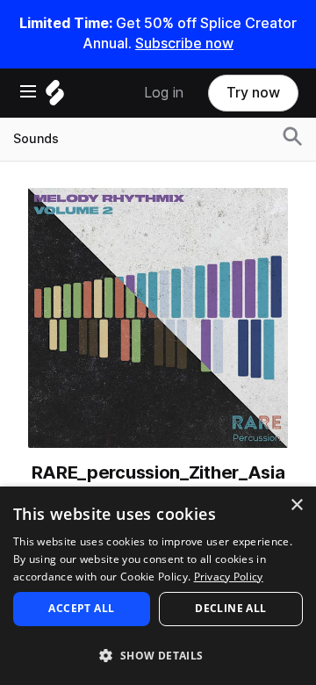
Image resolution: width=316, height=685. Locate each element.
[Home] (55, 97)
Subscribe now (184, 43)
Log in (163, 92)
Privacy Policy (228, 576)
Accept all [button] (81, 608)
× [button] (296, 505)
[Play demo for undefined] (158, 317)
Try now (253, 92)
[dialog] (158, 586)
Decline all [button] (230, 608)
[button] (158, 655)
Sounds (36, 139)
